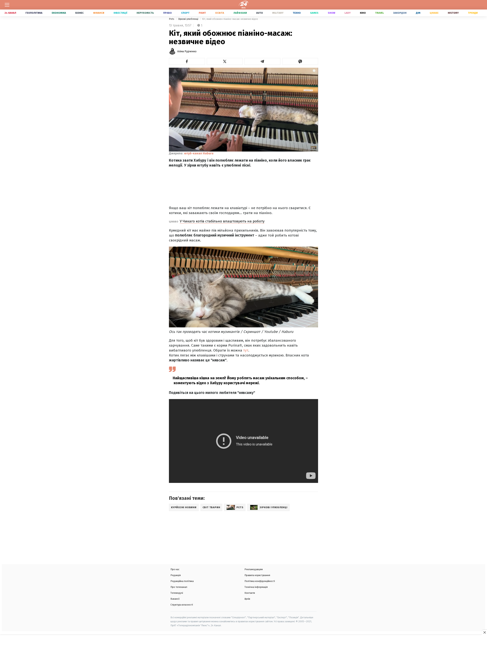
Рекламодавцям (253, 569)
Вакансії (175, 598)
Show (331, 12)
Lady (348, 12)
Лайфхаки (240, 12)
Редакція (175, 575)
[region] (243, 645)
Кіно (363, 12)
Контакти (249, 592)
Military (277, 12)
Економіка (59, 12)
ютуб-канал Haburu (198, 153)
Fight (202, 12)
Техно (297, 12)
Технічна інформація (256, 587)
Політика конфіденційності (259, 581)
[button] (187, 61)
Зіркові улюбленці (188, 19)
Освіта (219, 12)
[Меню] (7, 4)
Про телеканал (178, 587)
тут (245, 350)
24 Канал (10, 12)
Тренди (473, 12)
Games (314, 12)
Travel (379, 12)
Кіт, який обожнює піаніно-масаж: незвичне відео (230, 19)
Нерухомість (145, 12)
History (453, 12)
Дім (418, 12)
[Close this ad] (484, 632)
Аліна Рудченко (187, 51)
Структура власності (181, 604)
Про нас (174, 569)
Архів (247, 598)
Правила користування (257, 575)
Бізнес (79, 12)
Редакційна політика (182, 581)
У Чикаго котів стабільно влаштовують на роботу (222, 221)
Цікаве (434, 12)
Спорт (185, 12)
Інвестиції (120, 12)
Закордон (400, 12)
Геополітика (33, 12)
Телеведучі (176, 592)
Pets (172, 19)
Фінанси (98, 12)
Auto (259, 12)
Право (167, 12)
